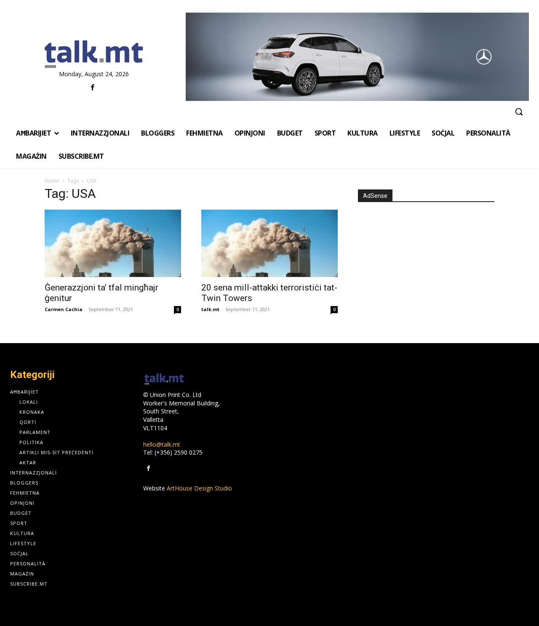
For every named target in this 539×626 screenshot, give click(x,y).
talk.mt (210, 309)
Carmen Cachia (64, 309)
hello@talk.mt (161, 444)
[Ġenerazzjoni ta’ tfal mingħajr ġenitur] (113, 243)
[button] (519, 111)
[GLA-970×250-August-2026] (357, 57)
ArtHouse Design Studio (199, 488)
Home (52, 180)
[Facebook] (93, 87)
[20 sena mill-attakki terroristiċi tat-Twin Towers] (269, 243)
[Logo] (93, 54)
